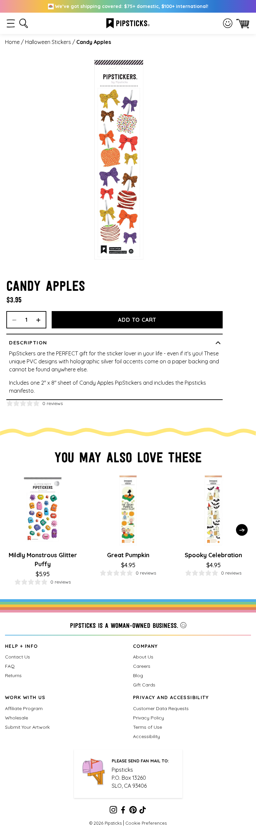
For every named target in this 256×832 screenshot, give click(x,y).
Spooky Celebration (213, 555)
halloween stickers (48, 42)
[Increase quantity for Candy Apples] (41, 319)
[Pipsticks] (128, 22)
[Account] (227, 23)
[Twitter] (133, 811)
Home (12, 42)
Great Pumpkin (128, 555)
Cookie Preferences (146, 823)
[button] (11, 23)
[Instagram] (113, 811)
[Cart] (242, 23)
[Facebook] (123, 811)
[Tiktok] (142, 811)
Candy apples (93, 42)
